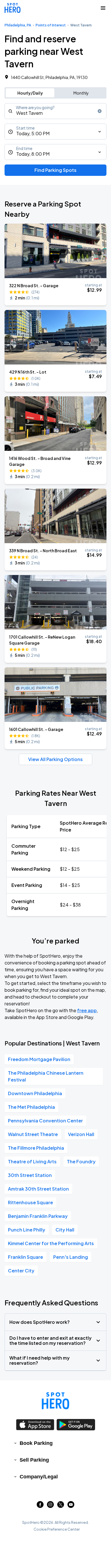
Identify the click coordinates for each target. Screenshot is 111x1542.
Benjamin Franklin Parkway (38, 1216)
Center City (21, 1271)
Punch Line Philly (26, 1230)
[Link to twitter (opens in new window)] (60, 1506)
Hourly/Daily (30, 92)
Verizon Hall (81, 1134)
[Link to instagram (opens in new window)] (50, 1506)
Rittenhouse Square (30, 1202)
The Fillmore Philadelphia (36, 1148)
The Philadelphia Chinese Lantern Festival (45, 1076)
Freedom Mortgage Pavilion (39, 1059)
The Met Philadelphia (31, 1107)
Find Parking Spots (55, 170)
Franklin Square (25, 1257)
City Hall (65, 1230)
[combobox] (55, 111)
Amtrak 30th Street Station (38, 1189)
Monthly (81, 92)
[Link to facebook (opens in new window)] (40, 1506)
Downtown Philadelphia (35, 1093)
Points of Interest (51, 25)
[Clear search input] (99, 111)
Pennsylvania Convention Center (45, 1121)
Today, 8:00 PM (33, 154)
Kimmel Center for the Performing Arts (51, 1243)
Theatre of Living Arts (32, 1161)
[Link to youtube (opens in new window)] (70, 1506)
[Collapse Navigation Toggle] (103, 8)
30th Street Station (30, 1175)
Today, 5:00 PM (33, 133)
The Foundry (81, 1161)
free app (87, 1010)
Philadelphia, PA (18, 25)
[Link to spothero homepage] (55, 1400)
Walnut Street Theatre (33, 1134)
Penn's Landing (70, 1257)
